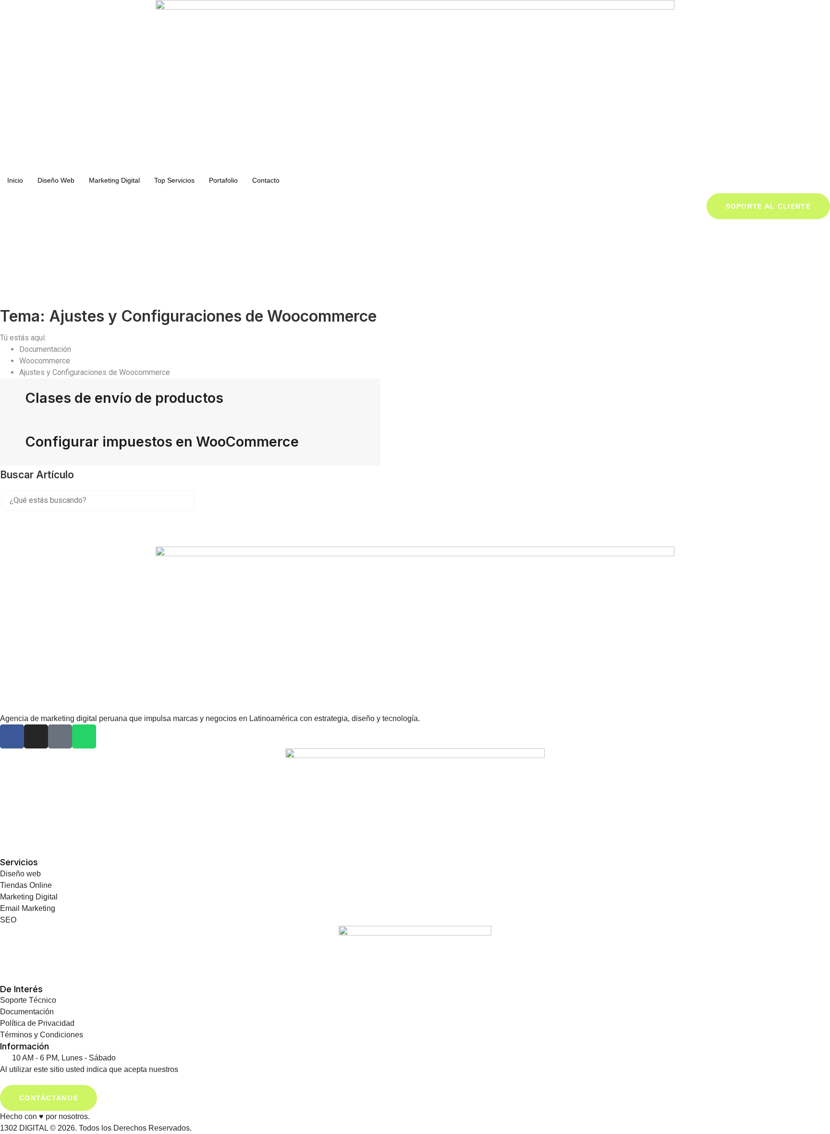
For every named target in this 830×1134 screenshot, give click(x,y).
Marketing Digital (114, 180)
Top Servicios (174, 180)
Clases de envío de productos (124, 397)
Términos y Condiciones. (222, 1069)
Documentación (46, 349)
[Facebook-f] (12, 736)
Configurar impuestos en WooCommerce (162, 441)
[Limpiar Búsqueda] (23, 516)
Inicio (15, 180)
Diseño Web (55, 180)
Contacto (266, 180)
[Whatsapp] (84, 736)
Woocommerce (45, 360)
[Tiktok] (60, 736)
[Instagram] (36, 736)
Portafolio (223, 180)
